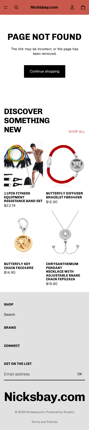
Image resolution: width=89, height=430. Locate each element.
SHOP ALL (76, 131)
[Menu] (5, 7)
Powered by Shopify (60, 412)
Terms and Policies (44, 422)
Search (9, 314)
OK (79, 374)
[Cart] (83, 7)
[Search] (16, 7)
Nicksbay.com (35, 412)
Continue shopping (44, 71)
